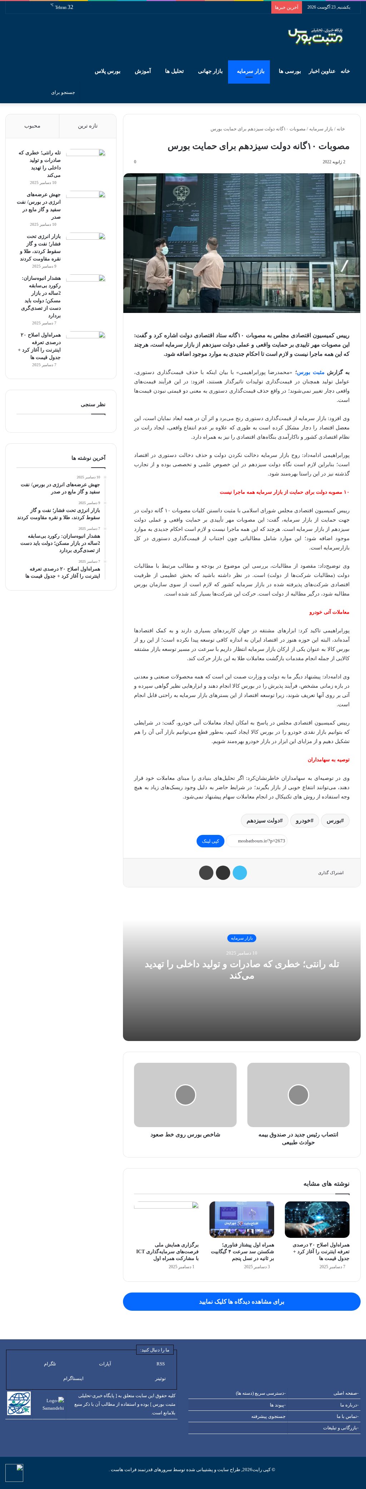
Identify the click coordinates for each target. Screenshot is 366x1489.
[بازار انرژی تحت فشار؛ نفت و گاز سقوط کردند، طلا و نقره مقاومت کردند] (85, 246)
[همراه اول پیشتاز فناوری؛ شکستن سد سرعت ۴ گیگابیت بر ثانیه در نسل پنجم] (241, 1219)
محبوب (32, 126)
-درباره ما (349, 1405)
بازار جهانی (210, 71)
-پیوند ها (278, 1405)
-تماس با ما (347, 1416)
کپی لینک (210, 841)
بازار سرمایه (250, 71)
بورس (334, 820)
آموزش (143, 71)
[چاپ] (206, 873)
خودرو (303, 820)
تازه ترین (88, 126)
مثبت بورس (311, 372)
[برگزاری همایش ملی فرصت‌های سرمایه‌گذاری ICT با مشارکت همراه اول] (166, 1219)
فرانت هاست (123, 1469)
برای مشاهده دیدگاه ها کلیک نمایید (242, 1301)
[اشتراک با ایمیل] (223, 873)
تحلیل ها (174, 71)
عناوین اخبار (322, 71)
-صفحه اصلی (345, 1393)
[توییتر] (240, 873)
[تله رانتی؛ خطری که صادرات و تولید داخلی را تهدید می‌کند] (85, 162)
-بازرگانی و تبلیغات (340, 1427)
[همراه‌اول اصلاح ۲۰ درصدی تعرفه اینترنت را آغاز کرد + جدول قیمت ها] (317, 1219)
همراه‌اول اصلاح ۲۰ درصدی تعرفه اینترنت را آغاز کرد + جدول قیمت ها (321, 1251)
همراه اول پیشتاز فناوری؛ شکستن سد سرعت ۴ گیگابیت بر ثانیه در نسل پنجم (242, 1251)
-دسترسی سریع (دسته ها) (261, 1393)
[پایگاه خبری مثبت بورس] (324, 37)
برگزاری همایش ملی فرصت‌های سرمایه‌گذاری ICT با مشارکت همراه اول (167, 1251)
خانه (346, 71)
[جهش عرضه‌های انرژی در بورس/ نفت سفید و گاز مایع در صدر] (85, 204)
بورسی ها (290, 71)
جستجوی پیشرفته (268, 1416)
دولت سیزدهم (263, 820)
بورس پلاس (107, 71)
